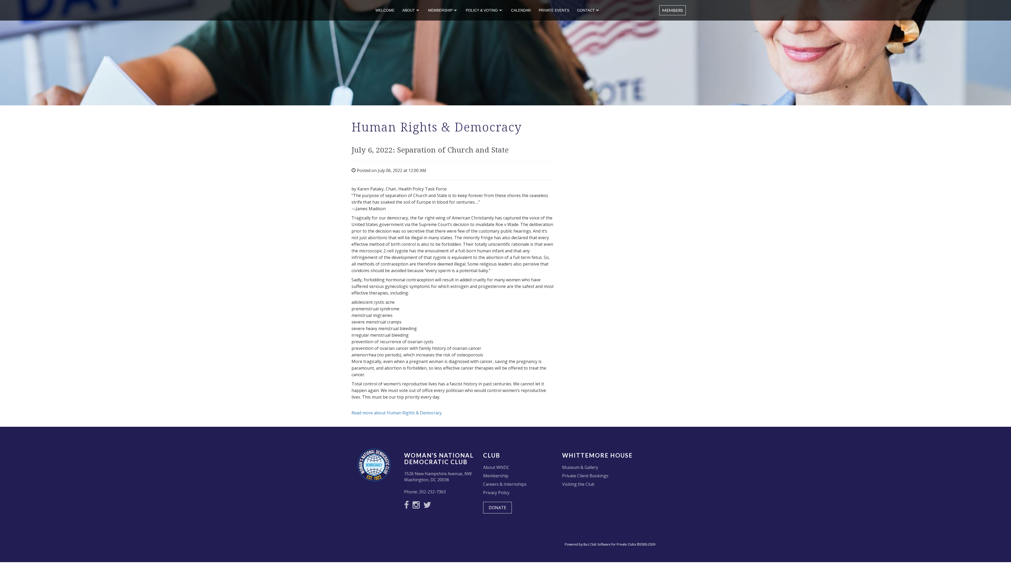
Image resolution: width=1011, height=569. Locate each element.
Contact (586, 10)
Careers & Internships (505, 484)
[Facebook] (408, 506)
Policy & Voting (482, 10)
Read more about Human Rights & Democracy (396, 413)
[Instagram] (417, 506)
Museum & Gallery (580, 467)
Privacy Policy (496, 493)
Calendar (521, 10)
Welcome (384, 10)
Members (672, 10)
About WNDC (496, 467)
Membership (440, 10)
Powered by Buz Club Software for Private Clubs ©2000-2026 (610, 544)
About (408, 10)
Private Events (554, 10)
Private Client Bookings (585, 476)
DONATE (497, 508)
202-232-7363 (432, 492)
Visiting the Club (578, 484)
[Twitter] (428, 506)
